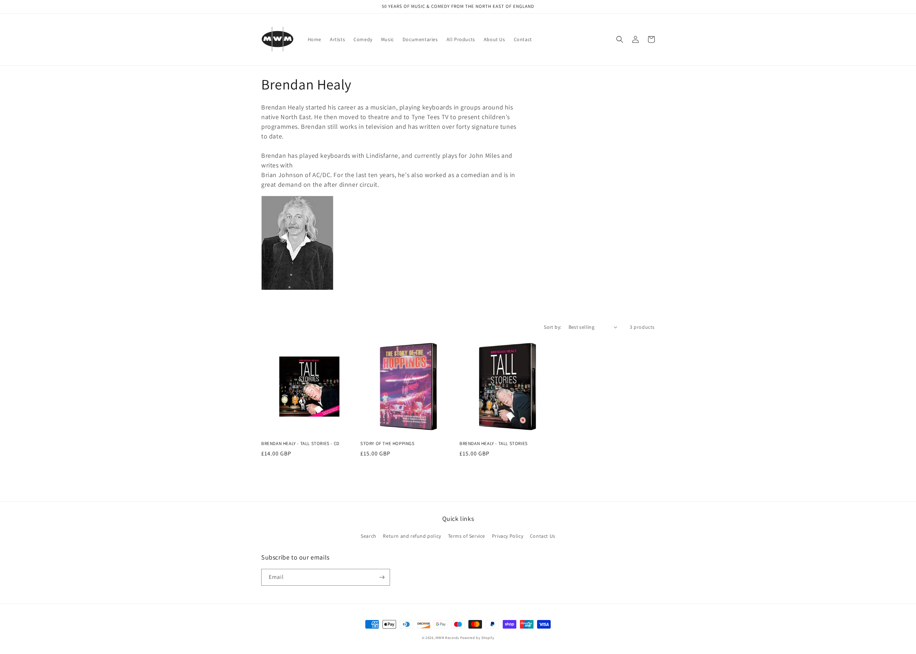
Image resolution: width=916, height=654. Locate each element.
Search (368, 536)
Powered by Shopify (477, 637)
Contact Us (542, 536)
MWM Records (447, 637)
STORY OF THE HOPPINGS (387, 443)
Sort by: (552, 327)
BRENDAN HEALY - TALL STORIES (493, 443)
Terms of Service (467, 536)
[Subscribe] (382, 577)
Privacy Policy (507, 536)
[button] (620, 39)
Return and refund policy (412, 536)
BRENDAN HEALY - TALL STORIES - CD (300, 443)
